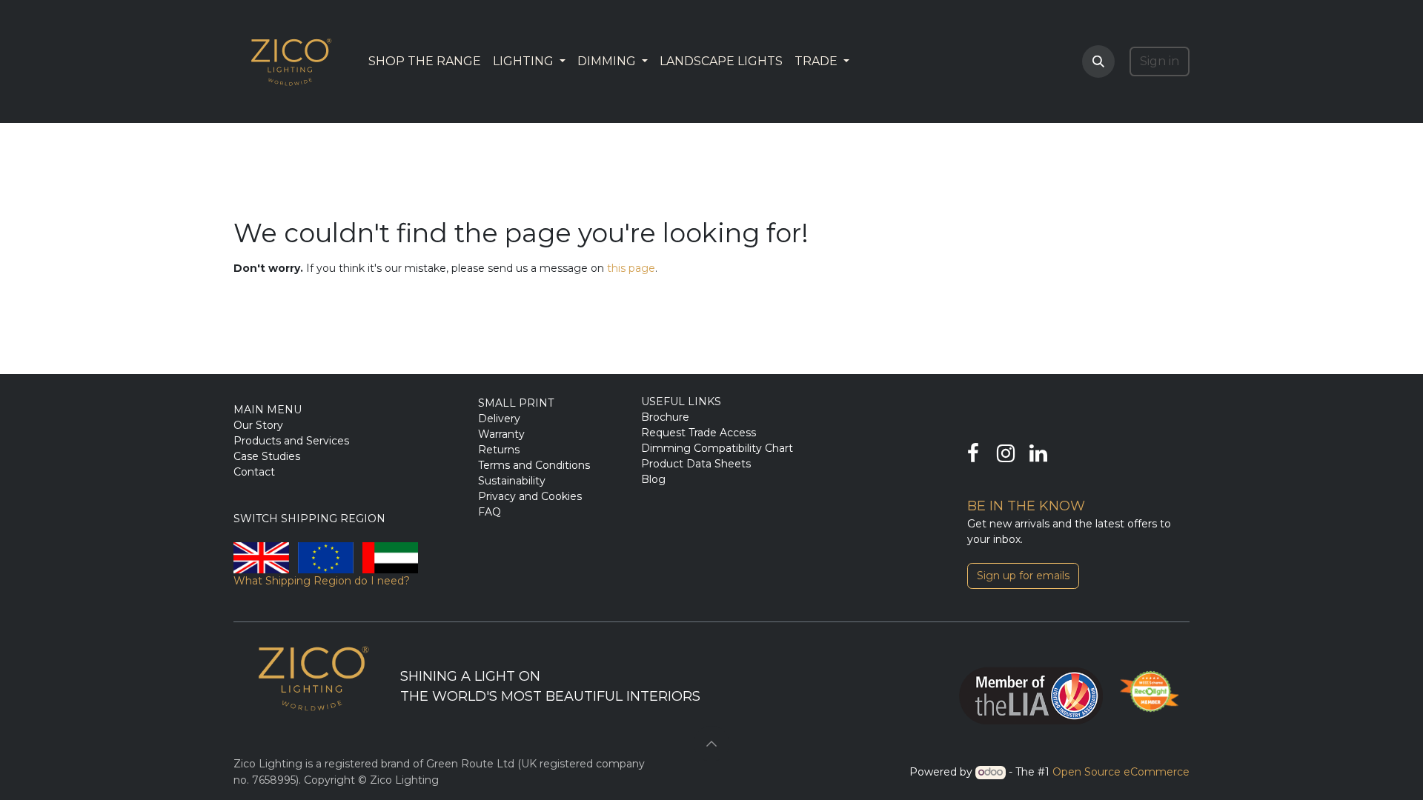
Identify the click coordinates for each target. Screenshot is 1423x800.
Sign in (1159, 61)
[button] (1098, 61)
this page (631, 268)
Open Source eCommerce (1121, 772)
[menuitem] (424, 61)
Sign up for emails (1023, 575)
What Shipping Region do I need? (321, 580)
